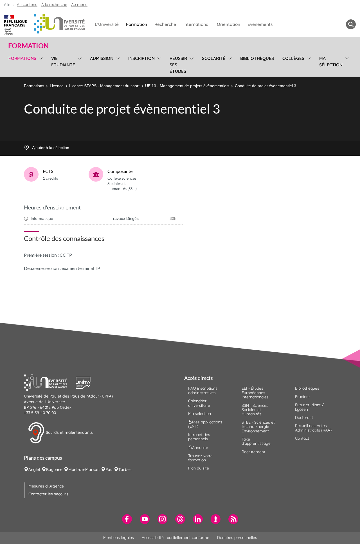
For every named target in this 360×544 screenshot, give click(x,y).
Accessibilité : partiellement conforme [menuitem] (175, 537)
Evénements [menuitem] (260, 24)
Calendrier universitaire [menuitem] (199, 403)
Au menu (79, 4)
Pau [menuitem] (108, 469)
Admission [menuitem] (101, 58)
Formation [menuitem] (136, 24)
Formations (34, 85)
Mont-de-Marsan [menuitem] (84, 469)
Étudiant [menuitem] (302, 396)
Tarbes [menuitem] (125, 469)
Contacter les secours (48, 493)
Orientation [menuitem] (228, 24)
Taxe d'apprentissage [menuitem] (256, 441)
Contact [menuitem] (302, 438)
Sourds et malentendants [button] (69, 432)
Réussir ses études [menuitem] (178, 65)
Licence (57, 85)
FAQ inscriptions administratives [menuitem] (202, 390)
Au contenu (27, 4)
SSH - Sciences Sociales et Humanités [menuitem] (255, 410)
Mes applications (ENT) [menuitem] (205, 424)
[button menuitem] (351, 24)
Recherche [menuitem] (165, 24)
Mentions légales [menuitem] (118, 537)
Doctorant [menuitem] (304, 417)
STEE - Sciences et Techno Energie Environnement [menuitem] (258, 427)
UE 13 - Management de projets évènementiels (187, 85)
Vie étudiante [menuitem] (63, 61)
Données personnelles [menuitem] (237, 537)
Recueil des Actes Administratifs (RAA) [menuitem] (313, 427)
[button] (50, 382)
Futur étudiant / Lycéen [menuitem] (309, 407)
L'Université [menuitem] (107, 24)
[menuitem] (127, 519)
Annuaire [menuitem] (200, 447)
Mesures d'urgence (46, 486)
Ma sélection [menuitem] (331, 61)
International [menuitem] (196, 24)
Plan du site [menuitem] (198, 468)
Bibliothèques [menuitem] (257, 58)
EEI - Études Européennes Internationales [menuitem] (255, 392)
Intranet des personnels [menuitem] (199, 436)
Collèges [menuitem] (293, 58)
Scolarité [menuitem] (213, 58)
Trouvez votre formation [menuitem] (200, 457)
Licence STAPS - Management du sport (104, 85)
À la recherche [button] (54, 4)
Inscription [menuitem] (141, 58)
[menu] (40, 64)
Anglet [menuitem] (34, 469)
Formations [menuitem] (22, 58)
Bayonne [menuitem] (54, 469)
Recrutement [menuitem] (253, 451)
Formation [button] (28, 46)
